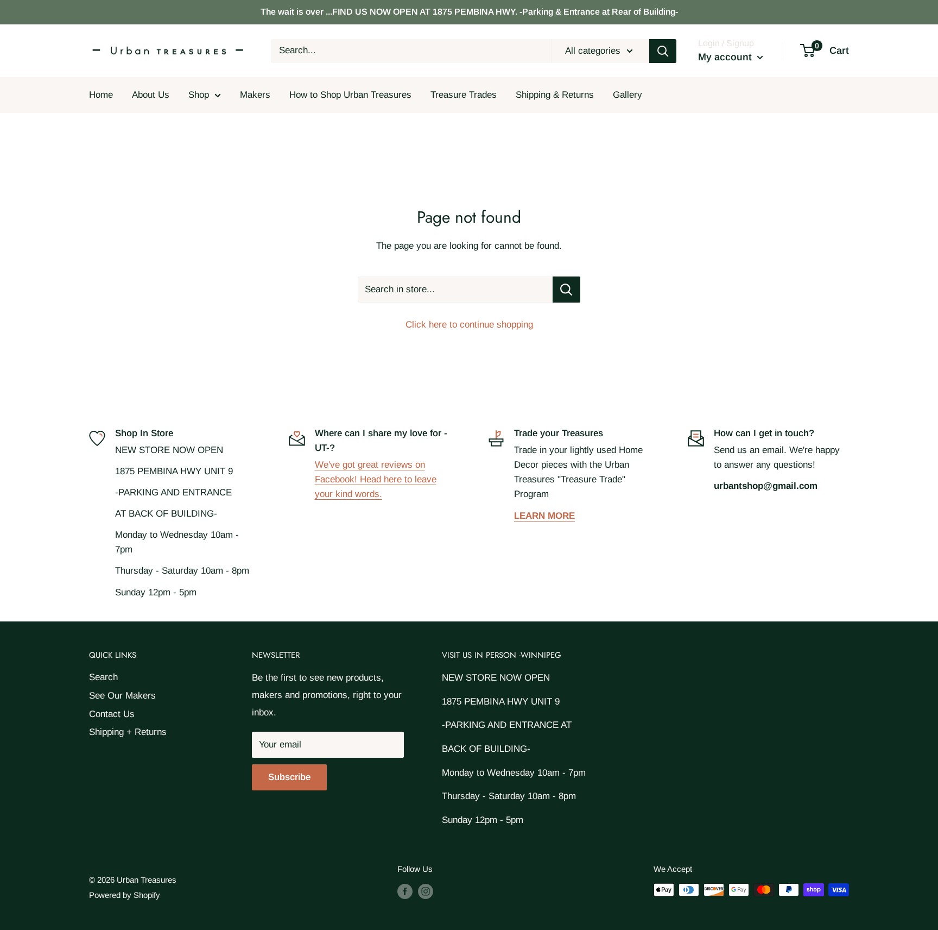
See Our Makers (122, 695)
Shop (198, 95)
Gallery (627, 95)
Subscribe (289, 777)
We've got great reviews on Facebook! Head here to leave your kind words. (375, 479)
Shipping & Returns (555, 95)
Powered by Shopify (124, 895)
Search (103, 677)
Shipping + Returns (128, 732)
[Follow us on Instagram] (425, 891)
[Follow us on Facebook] (405, 891)
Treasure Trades (463, 95)
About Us (150, 95)
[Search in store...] (566, 290)
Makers (255, 95)
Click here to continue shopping (469, 324)
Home (101, 95)
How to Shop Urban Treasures (350, 95)
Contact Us (112, 714)
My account (726, 57)
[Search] (662, 51)
